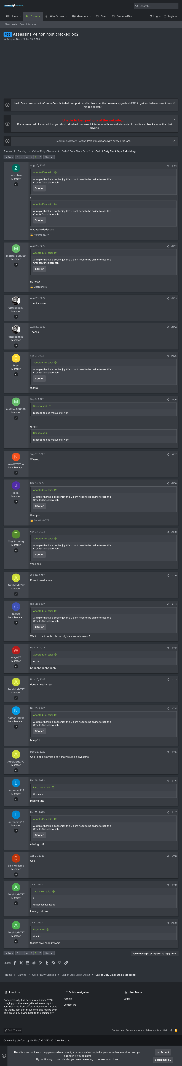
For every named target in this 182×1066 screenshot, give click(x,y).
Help (165, 1030)
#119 (174, 884)
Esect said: (39, 929)
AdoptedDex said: (43, 172)
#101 (174, 165)
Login (127, 998)
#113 (174, 679)
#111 (174, 604)
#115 (174, 751)
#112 (174, 647)
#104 (174, 327)
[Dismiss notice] (173, 103)
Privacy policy (153, 1030)
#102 (174, 246)
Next (47, 157)
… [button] (22, 157)
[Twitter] (176, 1040)
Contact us (70, 1004)
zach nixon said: (42, 891)
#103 (174, 298)
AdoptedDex (13, 39)
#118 (174, 856)
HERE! (132, 103)
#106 (174, 399)
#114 (174, 708)
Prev (10, 157)
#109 (174, 532)
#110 (174, 575)
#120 (174, 922)
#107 (174, 454)
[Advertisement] (91, 67)
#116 (174, 780)
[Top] (171, 1030)
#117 (174, 812)
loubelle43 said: (42, 787)
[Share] (168, 165)
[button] (20, 16)
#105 (174, 355)
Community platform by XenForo (37, 1040)
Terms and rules (135, 1030)
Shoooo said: (40, 406)
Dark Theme (14, 1030)
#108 (174, 483)
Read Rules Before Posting (71, 140)
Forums (68, 998)
